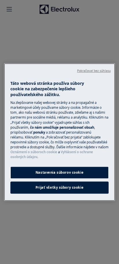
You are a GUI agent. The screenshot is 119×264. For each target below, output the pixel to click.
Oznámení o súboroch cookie (33, 152)
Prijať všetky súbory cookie (59, 187)
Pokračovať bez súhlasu (94, 71)
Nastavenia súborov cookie (59, 172)
